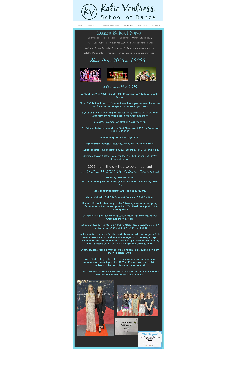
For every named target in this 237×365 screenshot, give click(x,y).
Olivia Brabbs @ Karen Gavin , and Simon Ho (98, 293)
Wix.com (107, 292)
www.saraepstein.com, (94, 293)
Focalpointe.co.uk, (110, 293)
